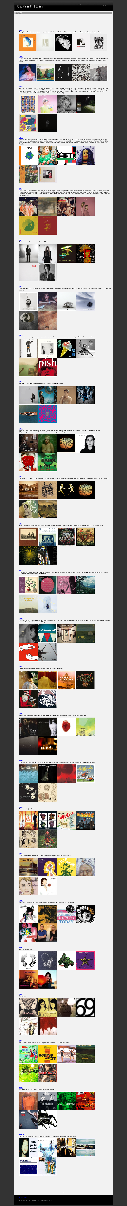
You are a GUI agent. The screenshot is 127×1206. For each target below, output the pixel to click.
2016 (21, 287)
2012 (21, 477)
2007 (21, 714)
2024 (21, 30)
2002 (21, 947)
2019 (21, 138)
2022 (21, 57)
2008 (21, 667)
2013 (21, 429)
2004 (21, 854)
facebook (78, 5)
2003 (21, 901)
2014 (21, 382)
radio (87, 5)
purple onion (107, 5)
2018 (21, 189)
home (21, 1197)
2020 (21, 86)
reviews (96, 5)
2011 (20, 524)
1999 (21, 1088)
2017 (21, 240)
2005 (21, 807)
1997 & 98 (22, 1134)
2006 (21, 760)
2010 (21, 570)
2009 (21, 619)
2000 (21, 1041)
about (25, 1197)
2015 (21, 335)
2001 (21, 994)
